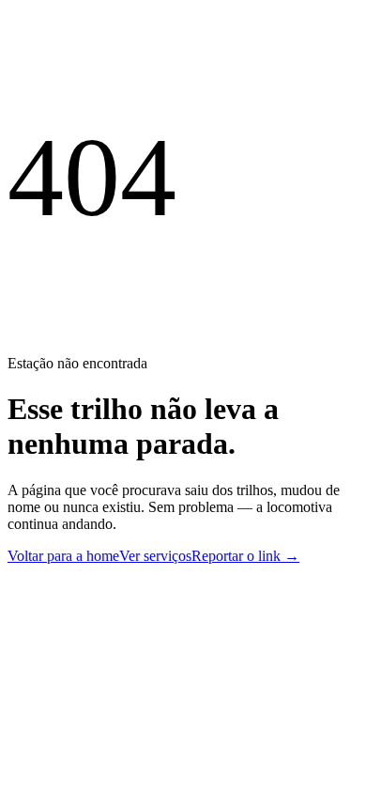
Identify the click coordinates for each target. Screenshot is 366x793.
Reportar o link (245, 556)
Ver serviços (155, 556)
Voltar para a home (63, 556)
